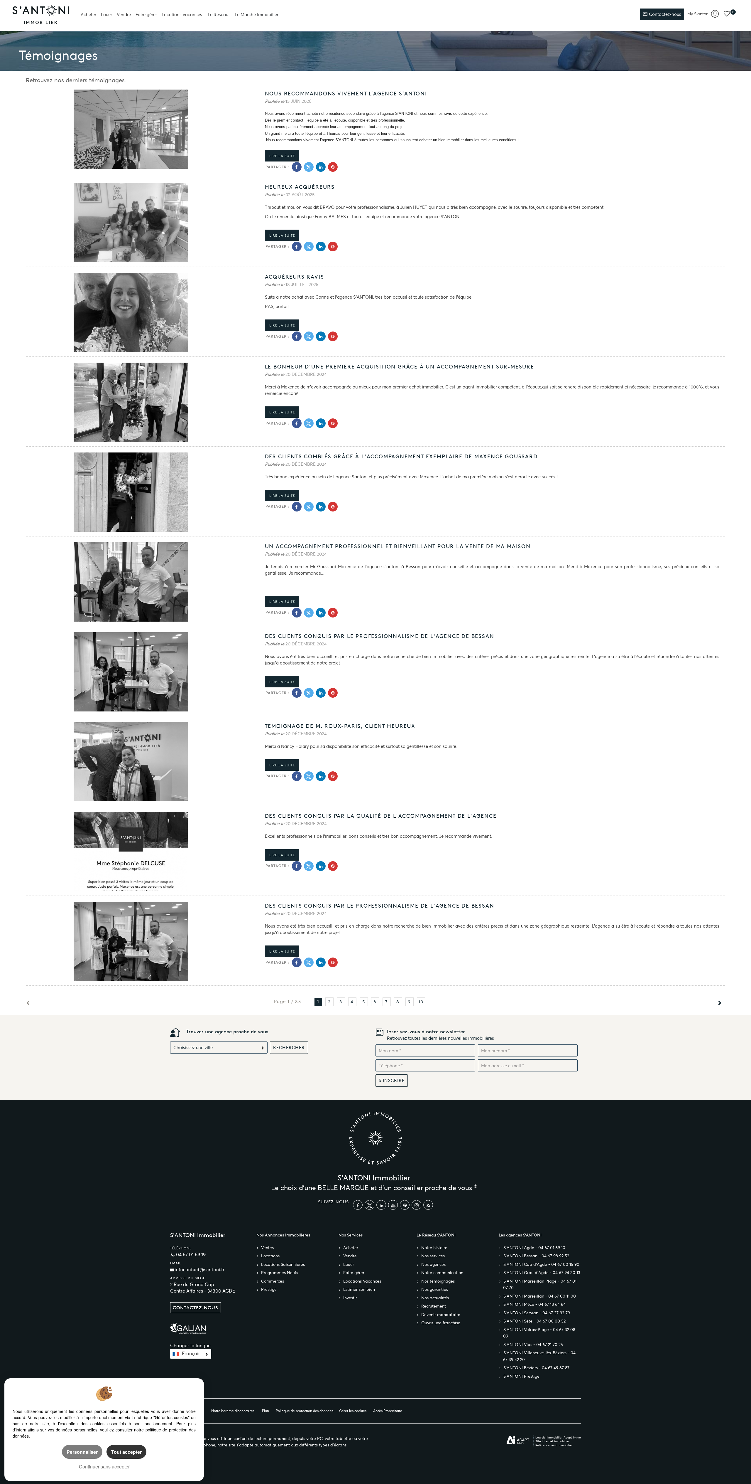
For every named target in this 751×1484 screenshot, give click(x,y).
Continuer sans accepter (104, 1466)
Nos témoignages (438, 1281)
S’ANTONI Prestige (521, 1376)
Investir (350, 1297)
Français (191, 1353)
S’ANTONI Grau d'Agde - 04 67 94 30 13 (541, 1272)
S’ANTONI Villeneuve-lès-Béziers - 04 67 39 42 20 (539, 1356)
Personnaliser (82, 1451)
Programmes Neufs (279, 1272)
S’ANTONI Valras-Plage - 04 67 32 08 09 (539, 1333)
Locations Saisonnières (283, 1264)
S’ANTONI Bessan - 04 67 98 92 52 (536, 1256)
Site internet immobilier (552, 1441)
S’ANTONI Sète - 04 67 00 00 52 (534, 1321)
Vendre (124, 14)
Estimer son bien (359, 1289)
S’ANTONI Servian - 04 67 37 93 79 (536, 1312)
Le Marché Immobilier (256, 14)
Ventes (267, 1247)
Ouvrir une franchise (440, 1322)
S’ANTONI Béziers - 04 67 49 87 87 (536, 1367)
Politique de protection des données (304, 1411)
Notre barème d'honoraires (233, 1411)
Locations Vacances (362, 1281)
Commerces (272, 1281)
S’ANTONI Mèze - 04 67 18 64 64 (534, 1304)
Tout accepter (126, 1451)
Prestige (269, 1289)
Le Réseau (218, 14)
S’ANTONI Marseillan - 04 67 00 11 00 (539, 1296)
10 (421, 1002)
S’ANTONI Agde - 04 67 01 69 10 (534, 1247)
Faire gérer (146, 14)
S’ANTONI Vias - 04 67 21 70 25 (533, 1344)
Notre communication (442, 1272)
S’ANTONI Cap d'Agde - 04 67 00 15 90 (541, 1264)
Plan (265, 1411)
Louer (106, 14)
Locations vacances (182, 14)
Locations (270, 1256)
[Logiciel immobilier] (518, 1440)
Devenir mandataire (440, 1314)
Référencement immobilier (554, 1445)
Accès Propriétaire (387, 1411)
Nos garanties (434, 1289)
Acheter (88, 14)
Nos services (433, 1256)
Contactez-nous (664, 14)
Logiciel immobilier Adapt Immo (558, 1437)
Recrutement (433, 1306)
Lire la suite (282, 156)
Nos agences (433, 1264)
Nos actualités (435, 1297)
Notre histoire (434, 1247)
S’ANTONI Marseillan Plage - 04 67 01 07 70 (539, 1284)
